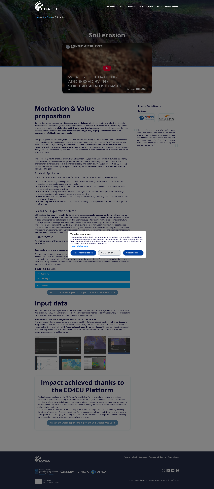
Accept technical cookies (83, 253)
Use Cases (132, 6)
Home (37, 17)
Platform (110, 6)
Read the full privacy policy (79, 246)
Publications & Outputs (151, 6)
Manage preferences (109, 253)
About (121, 6)
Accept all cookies (133, 253)
